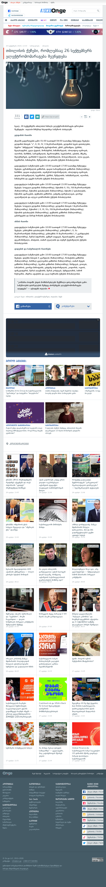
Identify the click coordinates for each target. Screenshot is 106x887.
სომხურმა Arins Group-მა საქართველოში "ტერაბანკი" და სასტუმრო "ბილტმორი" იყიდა (24, 381)
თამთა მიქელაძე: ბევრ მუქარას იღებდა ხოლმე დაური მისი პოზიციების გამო (64, 380)
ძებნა (53, 2)
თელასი (54, 297)
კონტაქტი (100, 773)
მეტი (95, 26)
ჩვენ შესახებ (36, 773)
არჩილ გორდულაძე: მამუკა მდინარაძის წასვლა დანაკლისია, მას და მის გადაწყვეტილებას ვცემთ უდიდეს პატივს (86, 518)
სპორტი (33, 821)
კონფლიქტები (8, 798)
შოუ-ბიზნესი (33, 817)
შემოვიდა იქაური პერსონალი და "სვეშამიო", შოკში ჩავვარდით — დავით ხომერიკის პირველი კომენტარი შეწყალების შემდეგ (19, 608)
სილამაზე (59, 802)
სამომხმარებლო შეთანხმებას (48, 866)
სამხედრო (6, 801)
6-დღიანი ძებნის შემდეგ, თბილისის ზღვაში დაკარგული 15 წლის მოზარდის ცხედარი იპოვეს (64, 418)
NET (44, 20)
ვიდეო (53, 20)
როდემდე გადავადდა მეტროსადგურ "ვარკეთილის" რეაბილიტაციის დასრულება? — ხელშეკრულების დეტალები (86, 473)
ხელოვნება (33, 814)
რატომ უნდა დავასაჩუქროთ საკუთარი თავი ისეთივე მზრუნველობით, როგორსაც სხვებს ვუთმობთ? (24, 418)
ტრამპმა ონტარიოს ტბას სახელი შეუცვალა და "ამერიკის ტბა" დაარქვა (19, 518)
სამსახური (59, 819)
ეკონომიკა (34, 784)
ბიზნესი (32, 790)
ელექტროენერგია (42, 297)
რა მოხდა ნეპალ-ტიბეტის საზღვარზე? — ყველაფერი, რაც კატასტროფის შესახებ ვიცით (53, 742)
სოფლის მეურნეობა (36, 795)
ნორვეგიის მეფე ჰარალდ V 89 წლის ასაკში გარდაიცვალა (53, 608)
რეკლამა (47, 773)
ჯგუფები (14, 11)
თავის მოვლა (61, 795)
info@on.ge (16, 861)
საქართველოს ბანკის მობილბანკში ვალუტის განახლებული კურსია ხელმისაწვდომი (53, 652)
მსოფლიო (6, 793)
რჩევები (59, 828)
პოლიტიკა (86, 26)
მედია (5, 828)
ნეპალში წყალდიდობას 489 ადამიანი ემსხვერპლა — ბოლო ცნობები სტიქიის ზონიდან (19, 563)
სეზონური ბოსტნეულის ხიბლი (19, 742)
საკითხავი (87, 20)
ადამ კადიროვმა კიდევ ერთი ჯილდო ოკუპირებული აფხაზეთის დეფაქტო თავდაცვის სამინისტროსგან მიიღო (53, 473)
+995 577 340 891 (30, 861)
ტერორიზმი (7, 790)
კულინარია (60, 811)
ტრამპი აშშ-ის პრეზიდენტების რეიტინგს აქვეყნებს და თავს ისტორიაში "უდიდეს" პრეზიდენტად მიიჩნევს (19, 473)
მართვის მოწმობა (41, 2)
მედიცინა (59, 790)
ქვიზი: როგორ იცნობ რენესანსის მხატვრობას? (86, 652)
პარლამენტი (7, 787)
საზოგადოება (35, 46)
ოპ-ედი (63, 20)
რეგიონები (7, 819)
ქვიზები (75, 20)
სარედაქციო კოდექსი (61, 773)
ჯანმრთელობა (63, 784)
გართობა (59, 813)
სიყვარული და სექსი (63, 822)
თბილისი (45, 46)
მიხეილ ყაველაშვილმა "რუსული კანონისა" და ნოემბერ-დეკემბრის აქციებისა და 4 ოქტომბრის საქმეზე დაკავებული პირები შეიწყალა (86, 608)
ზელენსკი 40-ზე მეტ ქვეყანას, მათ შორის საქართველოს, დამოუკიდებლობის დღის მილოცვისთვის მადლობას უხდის (86, 697)
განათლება (7, 811)
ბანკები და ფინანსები (37, 787)
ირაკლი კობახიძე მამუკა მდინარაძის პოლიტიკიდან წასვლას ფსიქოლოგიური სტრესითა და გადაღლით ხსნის (19, 652)
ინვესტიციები (17, 15)
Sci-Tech (33, 799)
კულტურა (34, 811)
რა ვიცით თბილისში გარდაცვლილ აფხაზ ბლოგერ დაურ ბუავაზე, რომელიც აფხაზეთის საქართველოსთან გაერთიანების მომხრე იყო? (53, 563)
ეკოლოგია (7, 808)
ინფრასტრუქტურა (9, 825)
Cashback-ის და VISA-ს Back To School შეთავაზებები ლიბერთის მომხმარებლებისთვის (53, 697)
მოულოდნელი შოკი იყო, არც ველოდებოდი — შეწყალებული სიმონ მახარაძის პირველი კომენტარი (86, 563)
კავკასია (6, 795)
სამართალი (7, 822)
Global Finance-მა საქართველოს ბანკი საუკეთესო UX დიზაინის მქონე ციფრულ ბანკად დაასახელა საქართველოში (86, 742)
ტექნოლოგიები (35, 802)
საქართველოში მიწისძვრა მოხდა (53, 518)
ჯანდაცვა (6, 813)
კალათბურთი (34, 829)
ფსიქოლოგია (61, 787)
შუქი (60, 297)
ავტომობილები (61, 808)
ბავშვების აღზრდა (62, 793)
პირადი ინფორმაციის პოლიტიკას (15, 869)
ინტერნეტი (33, 805)
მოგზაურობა (60, 805)
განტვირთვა (27, 2)
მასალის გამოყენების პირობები (82, 773)
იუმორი (58, 816)
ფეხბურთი (33, 824)
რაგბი (31, 827)
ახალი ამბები (15, 2)
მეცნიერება (33, 808)
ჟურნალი (32, 20)
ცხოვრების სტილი (65, 799)
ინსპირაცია (60, 825)
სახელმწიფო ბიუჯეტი (37, 793)
